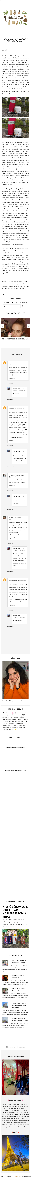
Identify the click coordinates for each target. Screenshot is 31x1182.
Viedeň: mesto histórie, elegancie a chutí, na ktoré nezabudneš (19, 1005)
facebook (22, 1047)
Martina (11, 518)
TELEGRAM (24, 302)
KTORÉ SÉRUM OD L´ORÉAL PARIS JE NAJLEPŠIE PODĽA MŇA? (15, 911)
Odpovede (10, 383)
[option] (15, 329)
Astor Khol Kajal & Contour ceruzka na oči (15, 248)
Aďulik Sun (16, 389)
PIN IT (17, 306)
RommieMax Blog (14, 580)
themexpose (17, 1176)
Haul (15, 35)
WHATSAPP (9, 306)
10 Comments (15, 45)
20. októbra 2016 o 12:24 (18, 477)
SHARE (7, 302)
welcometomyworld (14, 534)
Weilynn (11, 408)
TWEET (15, 302)
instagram (12, 1047)
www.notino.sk (24, 84)
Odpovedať (12, 378)
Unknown (12, 363)
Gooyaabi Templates (15, 1179)
